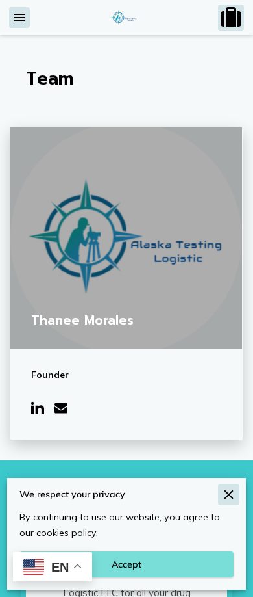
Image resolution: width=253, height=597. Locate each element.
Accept (126, 564)
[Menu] (19, 17)
